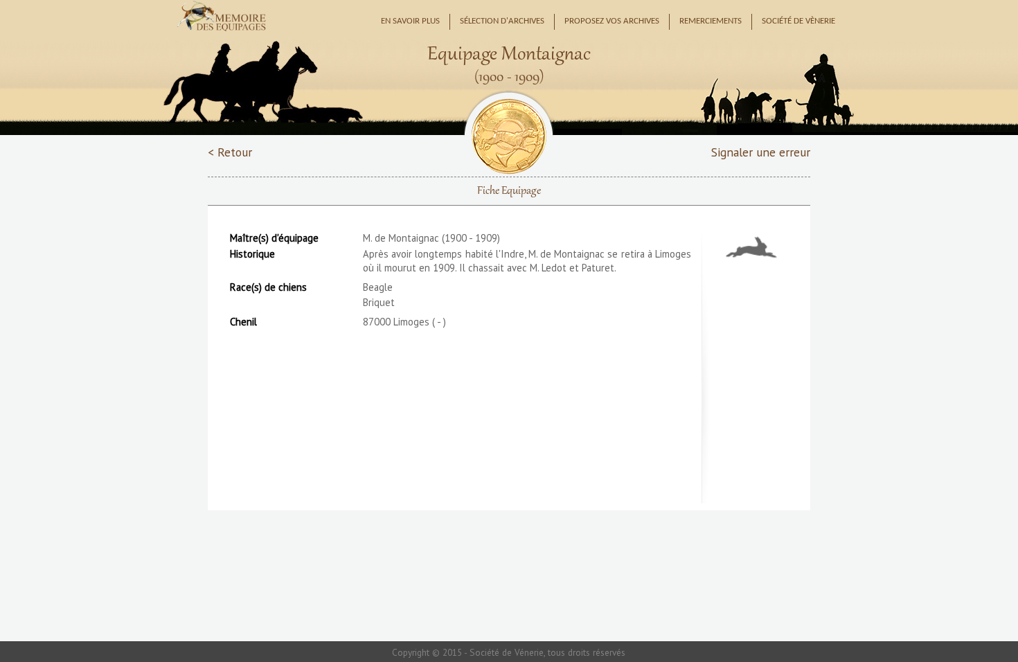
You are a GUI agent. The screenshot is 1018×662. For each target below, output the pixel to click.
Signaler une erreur (760, 152)
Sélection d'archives (502, 21)
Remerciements (710, 21)
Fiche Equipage (509, 191)
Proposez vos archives (611, 21)
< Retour (230, 152)
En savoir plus (410, 21)
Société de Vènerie (798, 21)
